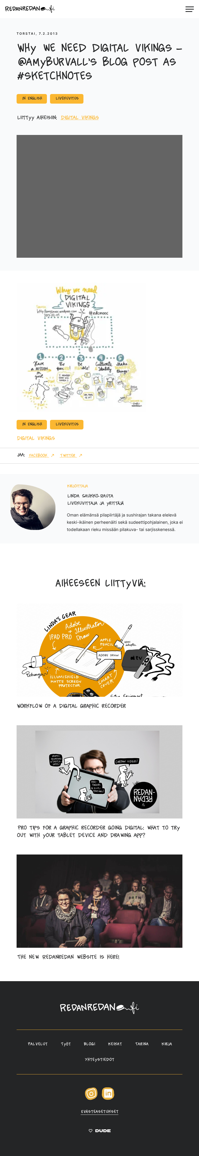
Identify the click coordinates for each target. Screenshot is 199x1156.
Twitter (68, 455)
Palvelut (37, 1044)
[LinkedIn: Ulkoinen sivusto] (108, 1098)
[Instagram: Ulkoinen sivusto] (91, 1099)
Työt (65, 1044)
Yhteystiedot (99, 1059)
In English (32, 98)
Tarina (141, 1044)
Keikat (115, 1044)
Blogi (89, 1044)
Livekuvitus (66, 98)
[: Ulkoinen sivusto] (100, 1132)
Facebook (38, 455)
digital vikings (80, 117)
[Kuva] (81, 410)
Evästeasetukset (99, 1112)
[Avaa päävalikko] (190, 9)
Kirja (166, 1044)
